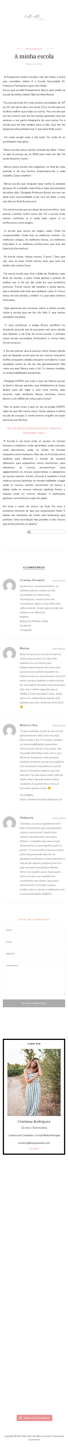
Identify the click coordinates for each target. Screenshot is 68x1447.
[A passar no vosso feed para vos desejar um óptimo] (34, 1208)
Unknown (26, 817)
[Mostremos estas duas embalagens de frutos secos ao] (34, 1356)
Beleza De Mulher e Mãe (34, 621)
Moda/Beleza (34, 49)
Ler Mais (34, 1148)
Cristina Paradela (32, 580)
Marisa (24, 648)
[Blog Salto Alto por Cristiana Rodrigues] (34, 17)
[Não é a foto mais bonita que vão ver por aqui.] (34, 1282)
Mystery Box (29, 725)
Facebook (25, 625)
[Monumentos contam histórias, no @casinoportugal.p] (34, 1319)
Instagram (26, 629)
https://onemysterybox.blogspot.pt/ (41, 799)
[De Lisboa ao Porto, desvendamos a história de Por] (34, 1245)
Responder (59, 580)
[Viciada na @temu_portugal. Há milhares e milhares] (34, 1394)
